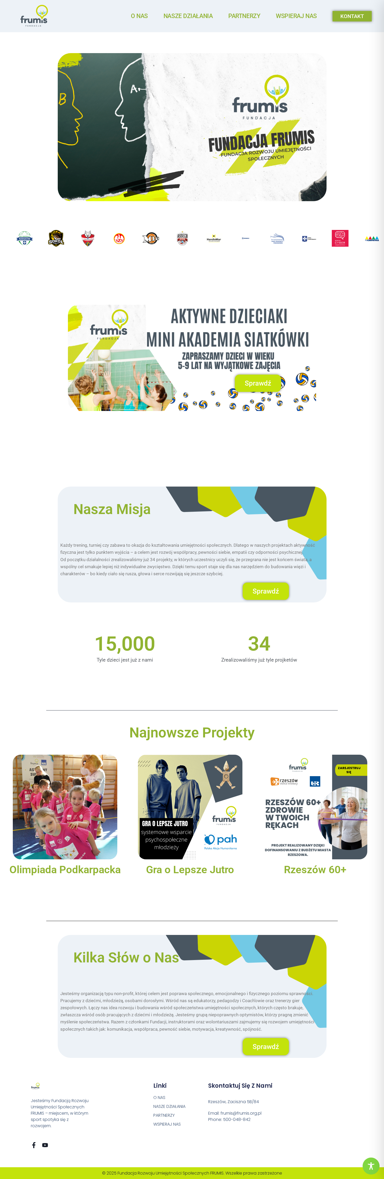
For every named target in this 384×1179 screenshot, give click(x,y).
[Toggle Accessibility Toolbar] (371, 1166)
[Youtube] (45, 1145)
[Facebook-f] (34, 1145)
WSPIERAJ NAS (296, 16)
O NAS (139, 16)
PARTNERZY (244, 16)
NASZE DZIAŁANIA (188, 16)
